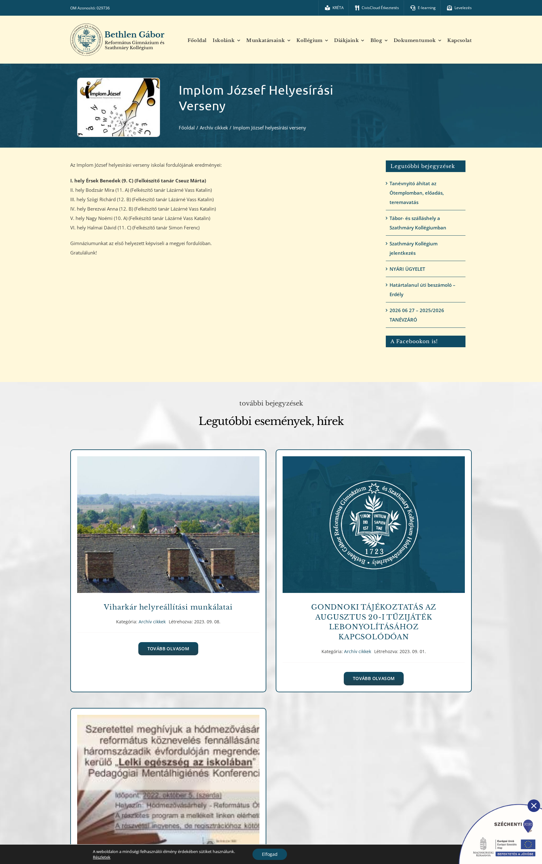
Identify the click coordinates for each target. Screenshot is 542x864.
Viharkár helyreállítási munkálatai (168, 520)
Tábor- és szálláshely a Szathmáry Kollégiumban (418, 223)
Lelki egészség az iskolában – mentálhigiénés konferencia (168, 779)
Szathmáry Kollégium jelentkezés (414, 248)
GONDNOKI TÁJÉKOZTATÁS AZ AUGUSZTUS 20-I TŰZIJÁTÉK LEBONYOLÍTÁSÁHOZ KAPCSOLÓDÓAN (374, 520)
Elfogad (270, 854)
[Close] (534, 805)
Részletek (101, 857)
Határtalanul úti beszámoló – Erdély (422, 289)
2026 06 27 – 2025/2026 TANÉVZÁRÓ (417, 315)
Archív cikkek (168, 531)
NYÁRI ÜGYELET (407, 269)
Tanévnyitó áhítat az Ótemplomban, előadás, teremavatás (417, 192)
